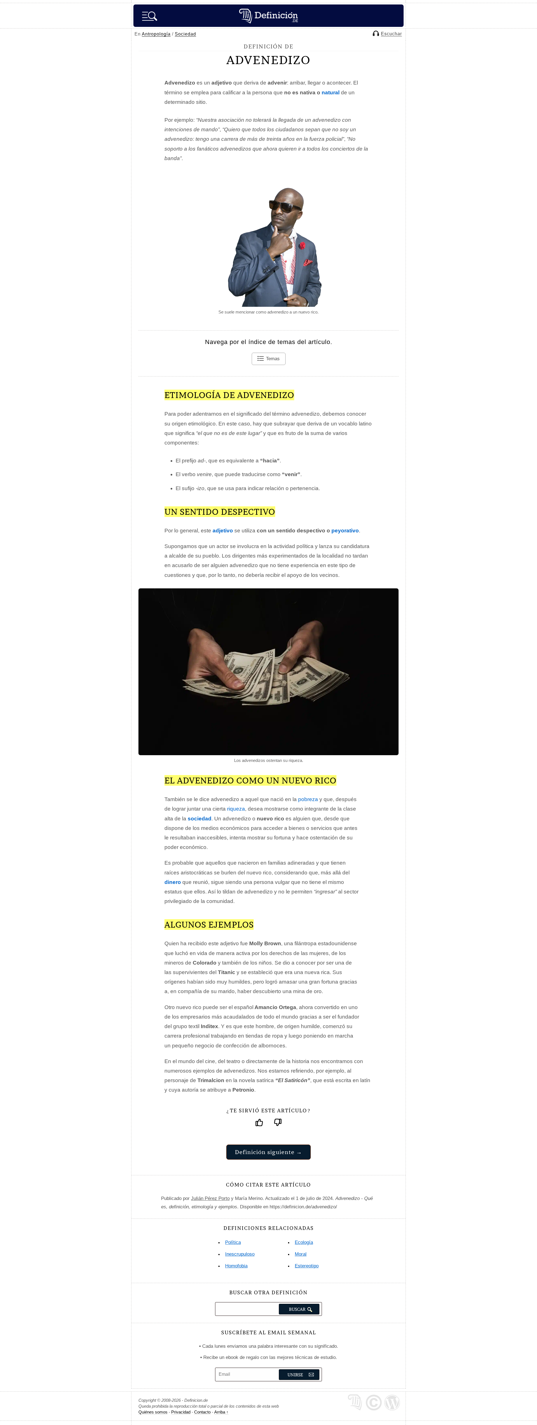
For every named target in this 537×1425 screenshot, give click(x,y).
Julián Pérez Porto (210, 1198)
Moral (301, 1254)
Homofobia (236, 1266)
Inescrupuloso (240, 1254)
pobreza (308, 799)
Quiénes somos (153, 1412)
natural (331, 92)
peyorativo (345, 531)
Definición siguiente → (268, 1151)
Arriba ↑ (221, 1412)
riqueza (236, 809)
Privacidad (180, 1412)
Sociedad (185, 34)
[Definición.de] (268, 15)
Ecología (304, 1242)
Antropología (156, 34)
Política (233, 1242)
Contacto (202, 1412)
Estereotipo (307, 1266)
